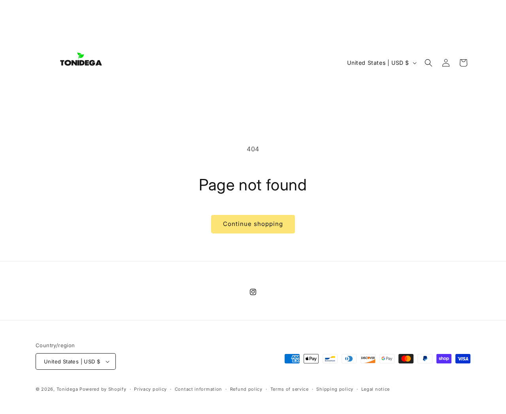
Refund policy (246, 389)
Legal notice (375, 389)
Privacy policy (150, 389)
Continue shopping (253, 224)
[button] (428, 63)
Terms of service (289, 389)
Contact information (198, 389)
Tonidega (67, 389)
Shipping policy (334, 389)
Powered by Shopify (102, 389)
